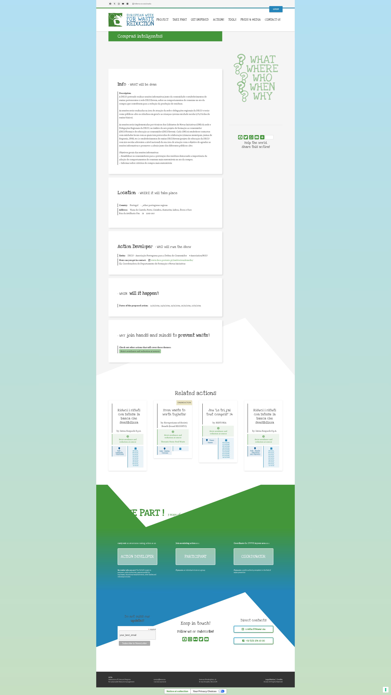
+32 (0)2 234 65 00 (160, 682)
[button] (170, 19)
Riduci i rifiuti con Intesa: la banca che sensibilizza (129, 416)
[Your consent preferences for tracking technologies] (386, 690)
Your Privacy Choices (204, 691)
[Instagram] (119, 4)
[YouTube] (123, 4)
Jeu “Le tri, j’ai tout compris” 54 (219, 412)
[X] (114, 4)
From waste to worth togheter (174, 412)
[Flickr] (127, 4)
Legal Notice (270, 679)
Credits (280, 679)
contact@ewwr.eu (160, 679)
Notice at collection (177, 691)
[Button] (127, 436)
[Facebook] (110, 4)
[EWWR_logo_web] (131, 20)
